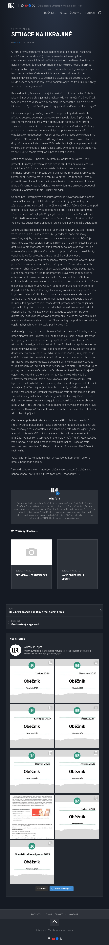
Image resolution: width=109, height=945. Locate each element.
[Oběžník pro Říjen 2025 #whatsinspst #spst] (77, 726)
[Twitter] (33, 5)
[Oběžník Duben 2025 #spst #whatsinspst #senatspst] (77, 817)
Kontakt (90, 12)
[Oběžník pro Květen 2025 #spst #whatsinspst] (77, 771)
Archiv (26, 29)
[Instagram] (22, 5)
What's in (18, 42)
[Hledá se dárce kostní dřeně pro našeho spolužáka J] (32, 817)
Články (74, 12)
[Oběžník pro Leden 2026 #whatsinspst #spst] (32, 681)
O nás (63, 12)
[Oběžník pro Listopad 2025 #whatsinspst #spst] (32, 726)
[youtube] (26, 5)
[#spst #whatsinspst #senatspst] (32, 862)
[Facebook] (30, 5)
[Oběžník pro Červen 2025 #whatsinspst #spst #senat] (32, 771)
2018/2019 (16, 29)
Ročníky (49, 12)
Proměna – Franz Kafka (31, 575)
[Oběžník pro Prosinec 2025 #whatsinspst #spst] (77, 681)
